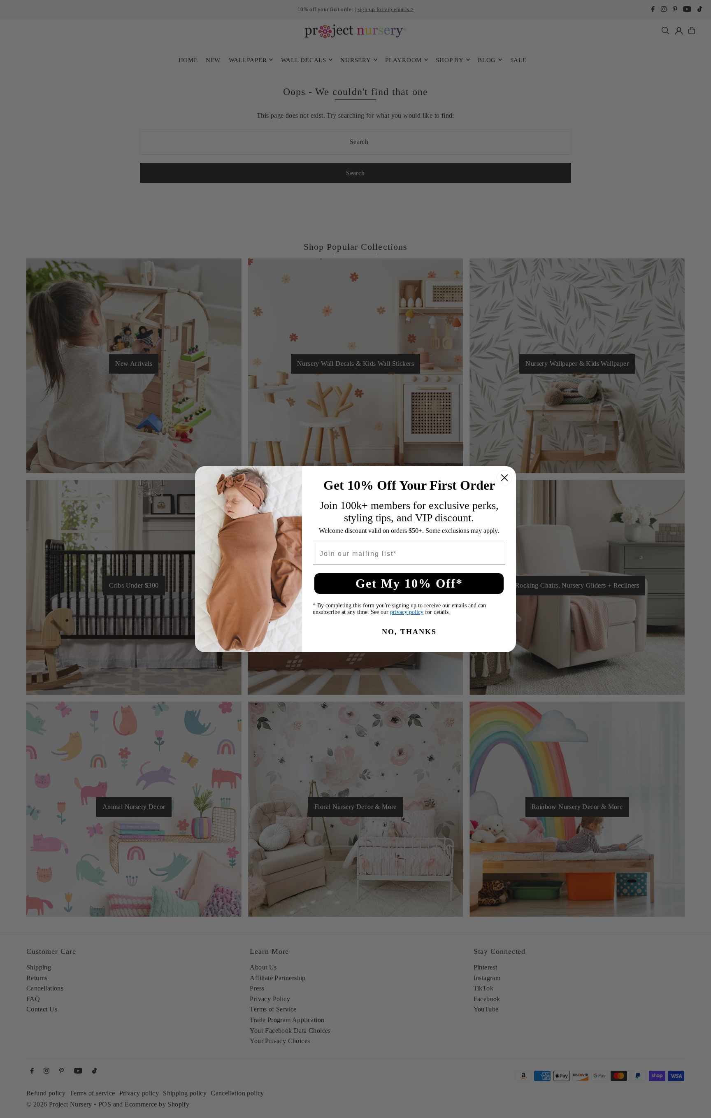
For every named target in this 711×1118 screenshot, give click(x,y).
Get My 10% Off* (409, 583)
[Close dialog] (504, 477)
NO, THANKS (409, 632)
